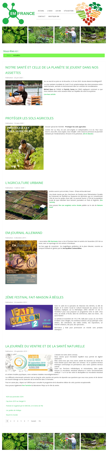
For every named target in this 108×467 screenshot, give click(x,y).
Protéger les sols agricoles (29, 118)
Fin (40, 421)
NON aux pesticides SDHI (14, 397)
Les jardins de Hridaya (13, 410)
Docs (8, 55)
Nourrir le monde (12, 415)
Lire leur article (49, 94)
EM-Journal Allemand (23, 233)
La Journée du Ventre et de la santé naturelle (45, 346)
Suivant (33, 421)
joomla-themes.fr (58, 462)
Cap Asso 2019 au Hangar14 (15, 401)
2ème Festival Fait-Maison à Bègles (34, 297)
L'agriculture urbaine (24, 183)
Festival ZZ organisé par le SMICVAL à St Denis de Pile (24, 406)
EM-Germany (53, 241)
